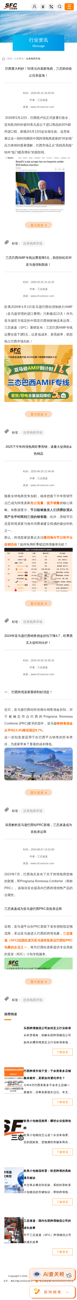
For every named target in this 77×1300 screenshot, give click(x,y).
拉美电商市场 (33, 58)
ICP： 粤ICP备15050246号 (18, 1281)
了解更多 (63, 1052)
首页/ (9, 58)
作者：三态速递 (39, 99)
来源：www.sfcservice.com (38, 106)
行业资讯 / (19, 58)
